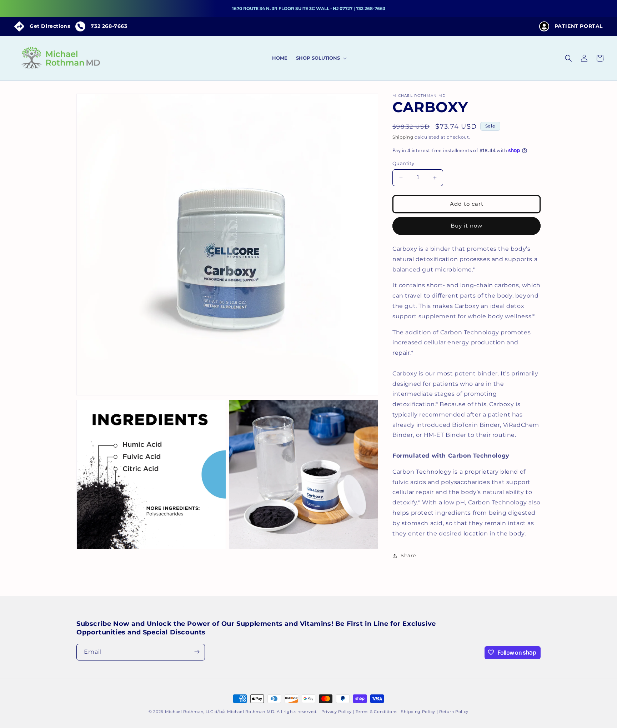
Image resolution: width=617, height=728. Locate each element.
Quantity (403, 163)
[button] (321, 58)
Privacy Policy (336, 711)
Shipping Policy (418, 711)
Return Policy (453, 711)
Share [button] (408, 555)
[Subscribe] (197, 651)
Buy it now (466, 226)
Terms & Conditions (376, 711)
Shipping (402, 137)
